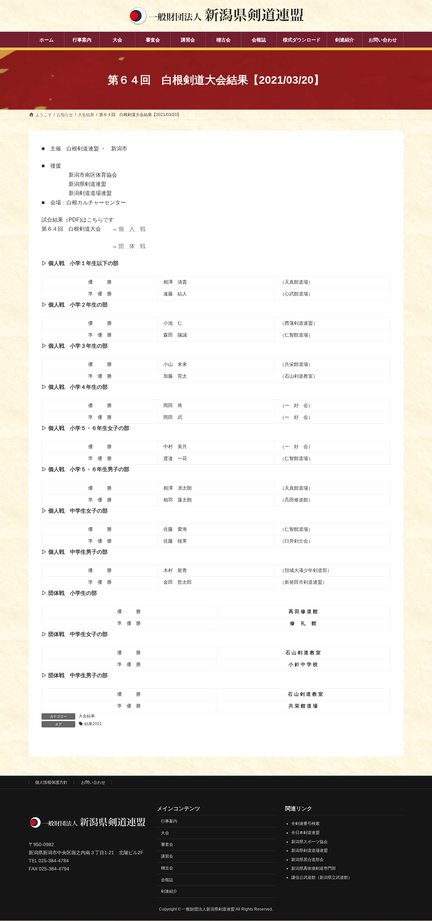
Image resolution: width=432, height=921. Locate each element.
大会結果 (87, 716)
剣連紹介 (169, 891)
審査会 (167, 844)
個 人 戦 (131, 229)
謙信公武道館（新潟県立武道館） (321, 877)
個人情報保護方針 (51, 782)
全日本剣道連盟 (305, 832)
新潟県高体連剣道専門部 (313, 868)
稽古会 (167, 868)
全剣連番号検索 (305, 824)
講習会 (167, 856)
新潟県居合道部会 (307, 859)
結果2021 (93, 723)
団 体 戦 (131, 246)
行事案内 (169, 821)
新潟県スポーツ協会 (309, 841)
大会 (165, 833)
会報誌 (167, 879)
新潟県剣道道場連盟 (309, 850)
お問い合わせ (93, 782)
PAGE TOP (415, 887)
